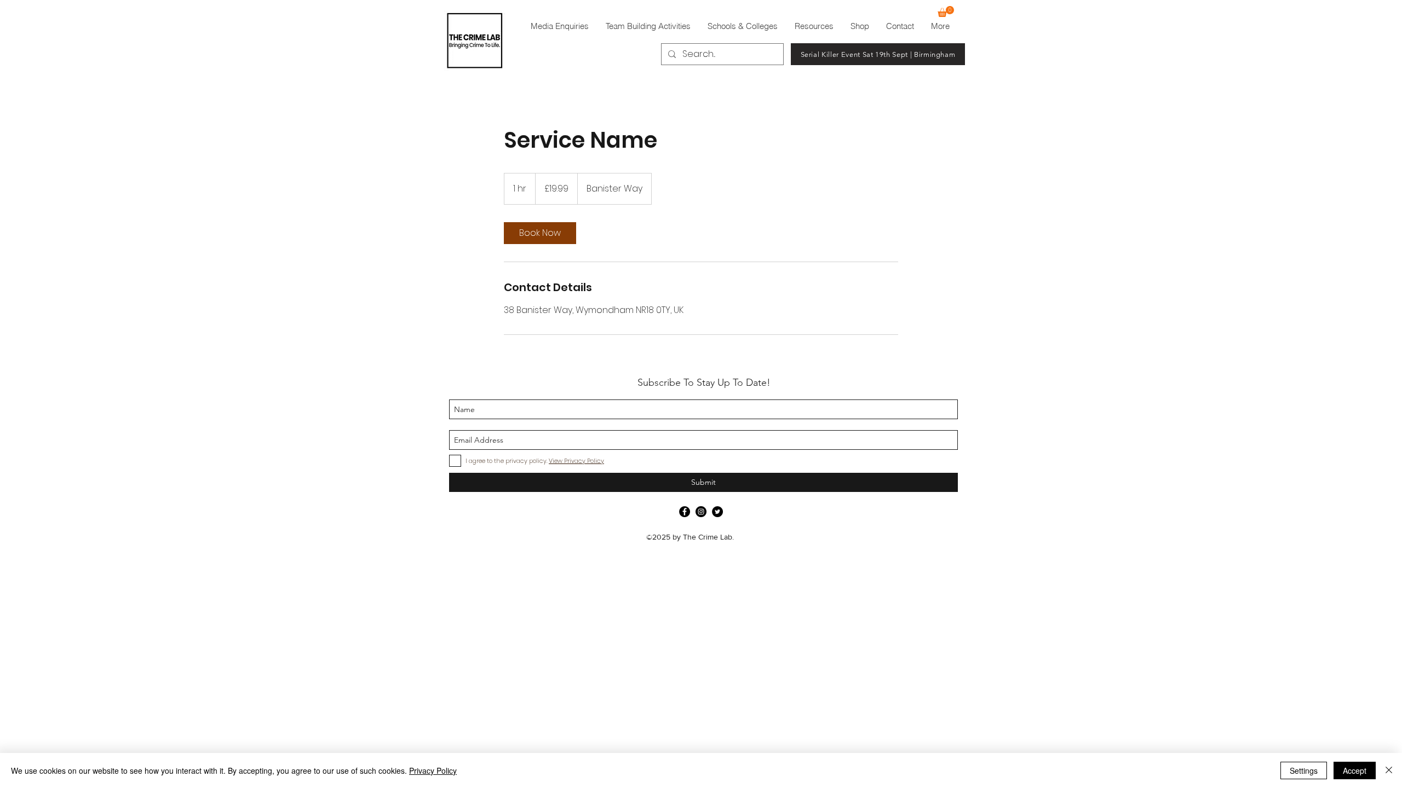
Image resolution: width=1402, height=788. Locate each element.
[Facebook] (684, 511)
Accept (1354, 770)
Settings (1304, 770)
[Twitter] (717, 511)
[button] (946, 11)
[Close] (1388, 770)
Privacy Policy (433, 770)
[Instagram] (701, 511)
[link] (540, 233)
